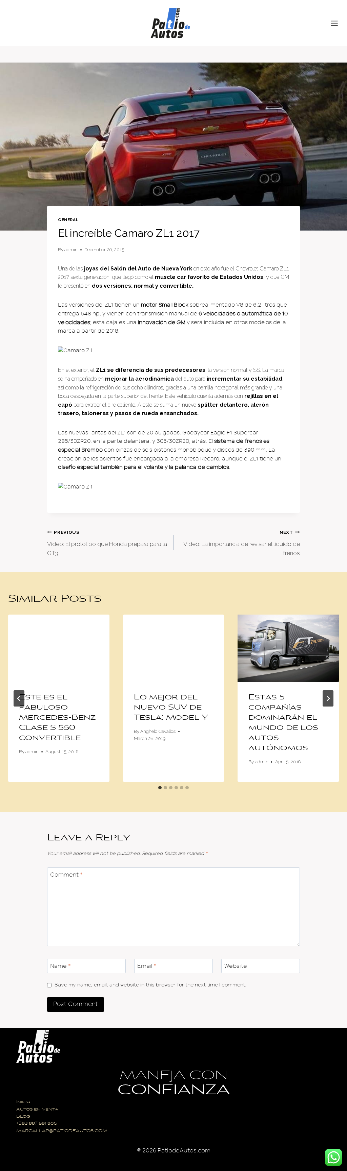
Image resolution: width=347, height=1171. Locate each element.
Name (60, 966)
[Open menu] (337, 23)
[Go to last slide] (19, 698)
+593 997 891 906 (36, 1124)
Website (235, 966)
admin (71, 249)
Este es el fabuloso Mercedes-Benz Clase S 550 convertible (57, 718)
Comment (66, 874)
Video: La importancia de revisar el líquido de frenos (241, 542)
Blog (23, 1117)
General (68, 219)
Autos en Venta (37, 1110)
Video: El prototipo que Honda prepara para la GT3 (107, 542)
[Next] (328, 698)
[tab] (160, 787)
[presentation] (58, 648)
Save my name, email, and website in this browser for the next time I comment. (150, 985)
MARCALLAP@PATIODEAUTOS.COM (61, 1131)
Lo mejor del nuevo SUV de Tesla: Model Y (171, 707)
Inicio (23, 1102)
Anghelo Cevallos (158, 731)
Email (146, 966)
